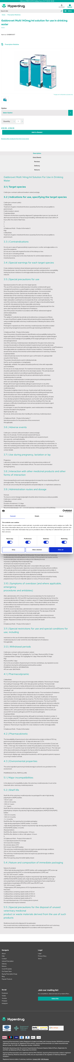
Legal (39, 953)
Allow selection (37, 549)
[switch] (28, 542)
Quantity (6, 121)
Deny (13, 549)
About (4, 953)
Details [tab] (37, 516)
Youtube (4, 998)
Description (37, 153)
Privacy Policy (42, 956)
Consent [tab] (13, 516)
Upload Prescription (8, 961)
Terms (40, 959)
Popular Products (7, 979)
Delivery (37, 166)
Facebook (5, 993)
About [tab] (61, 516)
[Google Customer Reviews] (56, 1028)
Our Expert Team (7, 971)
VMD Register (45, 1059)
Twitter (4, 996)
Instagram (5, 1003)
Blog (3, 976)
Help (3, 956)
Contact (4, 959)
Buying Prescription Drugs (9, 974)
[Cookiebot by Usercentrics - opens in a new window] (64, 511)
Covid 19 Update (7, 969)
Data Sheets (37, 157)
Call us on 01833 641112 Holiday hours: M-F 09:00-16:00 (37, 1)
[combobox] (31, 11)
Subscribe (55, 999)
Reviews (37, 162)
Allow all (60, 549)
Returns (37, 170)
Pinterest (4, 1001)
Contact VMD (36, 1059)
